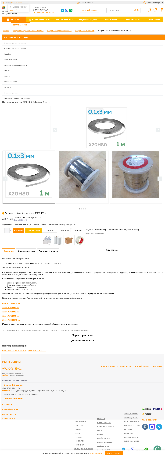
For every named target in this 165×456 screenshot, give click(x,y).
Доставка (79, 425)
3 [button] (83, 208)
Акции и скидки (88, 19)
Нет (16, 9)
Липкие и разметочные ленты (15, 65)
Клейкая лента (103, 446)
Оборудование (64, 19)
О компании (110, 19)
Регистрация (158, 3)
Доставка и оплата (39, 19)
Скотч (99, 431)
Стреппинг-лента (10, 82)
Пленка (7, 71)
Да (11, 10)
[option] (106, 137)
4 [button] (85, 208)
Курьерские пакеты (105, 442)
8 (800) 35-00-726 (40, 9)
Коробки (7, 54)
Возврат (78, 437)
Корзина (128, 429)
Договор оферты (131, 437)
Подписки (128, 433)
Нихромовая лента (37, 351)
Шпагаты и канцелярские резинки (17, 98)
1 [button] (79, 208)
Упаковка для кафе (11, 93)
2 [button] (81, 208)
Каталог (15, 19)
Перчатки (7, 87)
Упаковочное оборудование (15, 48)
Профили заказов (132, 425)
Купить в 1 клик (33, 230)
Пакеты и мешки (10, 59)
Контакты (154, 19)
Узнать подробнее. (96, 453)
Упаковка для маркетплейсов (15, 43)
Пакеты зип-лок (104, 423)
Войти (149, 3)
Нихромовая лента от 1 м (14, 351)
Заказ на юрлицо (131, 441)
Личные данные (131, 418)
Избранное (78, 230)
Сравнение (65, 230)
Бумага (7, 76)
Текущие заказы (131, 414)
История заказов (131, 422)
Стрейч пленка (103, 438)
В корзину (18, 230)
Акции (78, 433)
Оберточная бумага (105, 427)
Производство (133, 19)
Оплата (78, 429)
